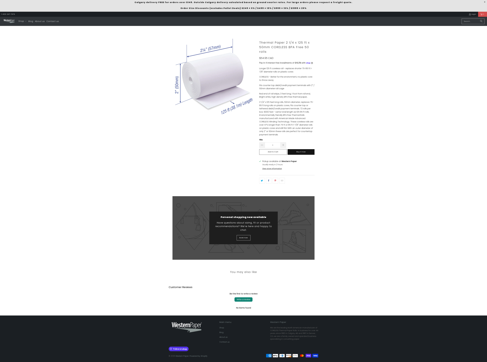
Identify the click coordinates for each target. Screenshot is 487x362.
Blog (221, 332)
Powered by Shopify (198, 356)
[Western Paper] (9, 21)
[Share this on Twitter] (262, 181)
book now (243, 238)
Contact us (224, 342)
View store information (272, 168)
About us (223, 337)
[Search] (481, 21)
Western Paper (182, 356)
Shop (221, 327)
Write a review (243, 299)
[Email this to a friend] (282, 181)
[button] (22, 21)
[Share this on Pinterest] (275, 181)
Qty (261, 139)
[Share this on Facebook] (268, 181)
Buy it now (301, 152)
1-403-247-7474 (8, 14)
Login (474, 14)
